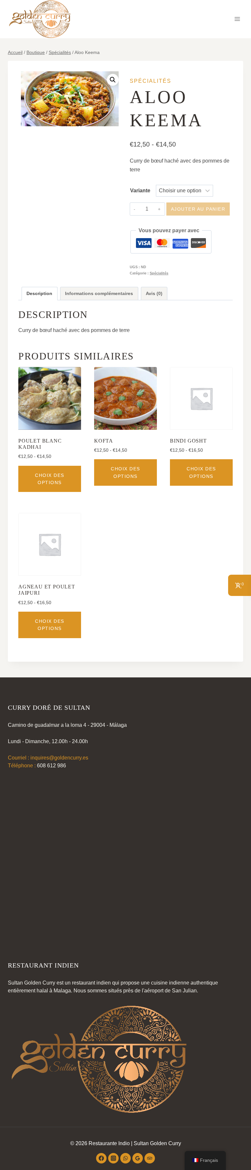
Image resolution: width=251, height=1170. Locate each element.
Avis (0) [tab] (154, 293)
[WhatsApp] (125, 1158)
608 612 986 (51, 765)
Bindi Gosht (188, 441)
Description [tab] (39, 293)
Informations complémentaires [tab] (99, 293)
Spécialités (150, 81)
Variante (140, 190)
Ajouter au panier (198, 209)
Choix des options (49, 479)
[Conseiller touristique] (149, 1158)
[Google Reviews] (137, 1158)
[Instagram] (113, 1158)
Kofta (103, 441)
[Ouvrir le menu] (237, 19)
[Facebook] (101, 1158)
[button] (113, 80)
